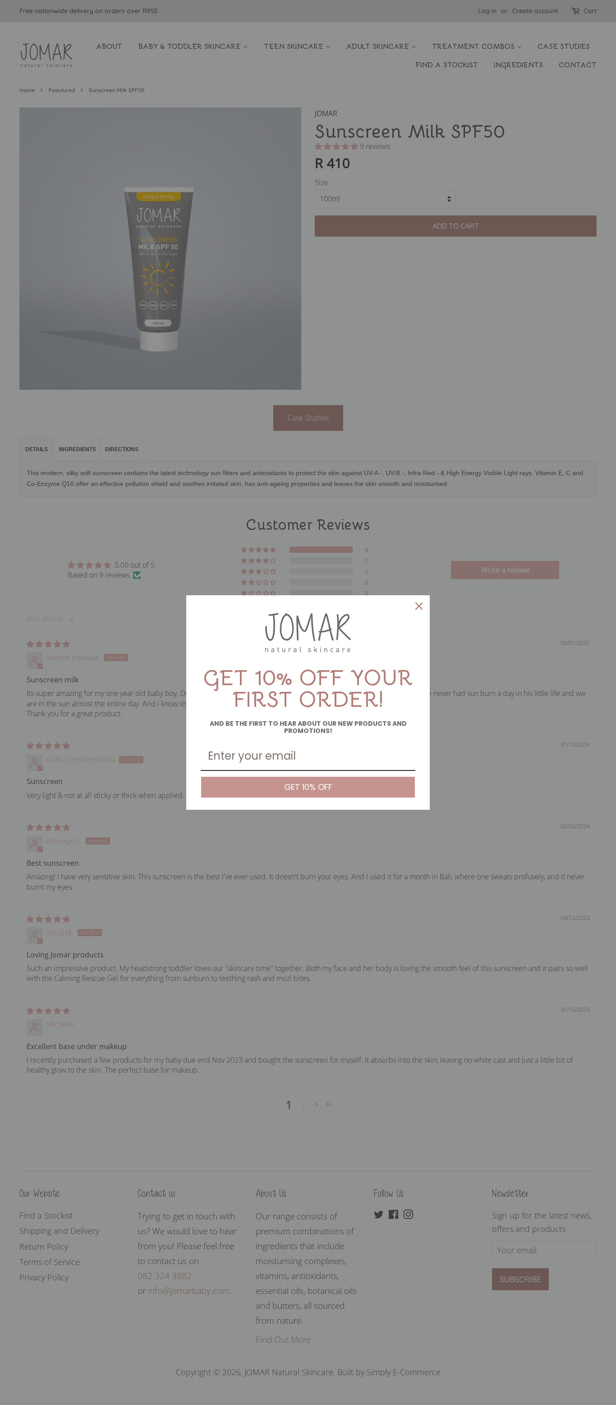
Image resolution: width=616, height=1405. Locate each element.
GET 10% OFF (308, 787)
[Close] (419, 606)
